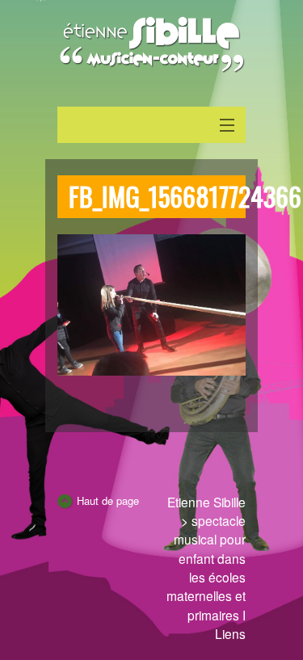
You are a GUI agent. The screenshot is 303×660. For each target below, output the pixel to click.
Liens (230, 633)
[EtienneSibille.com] (151, 44)
